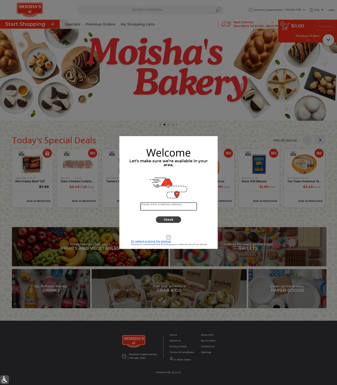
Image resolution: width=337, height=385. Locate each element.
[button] (4, 379)
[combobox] (168, 206)
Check (168, 219)
